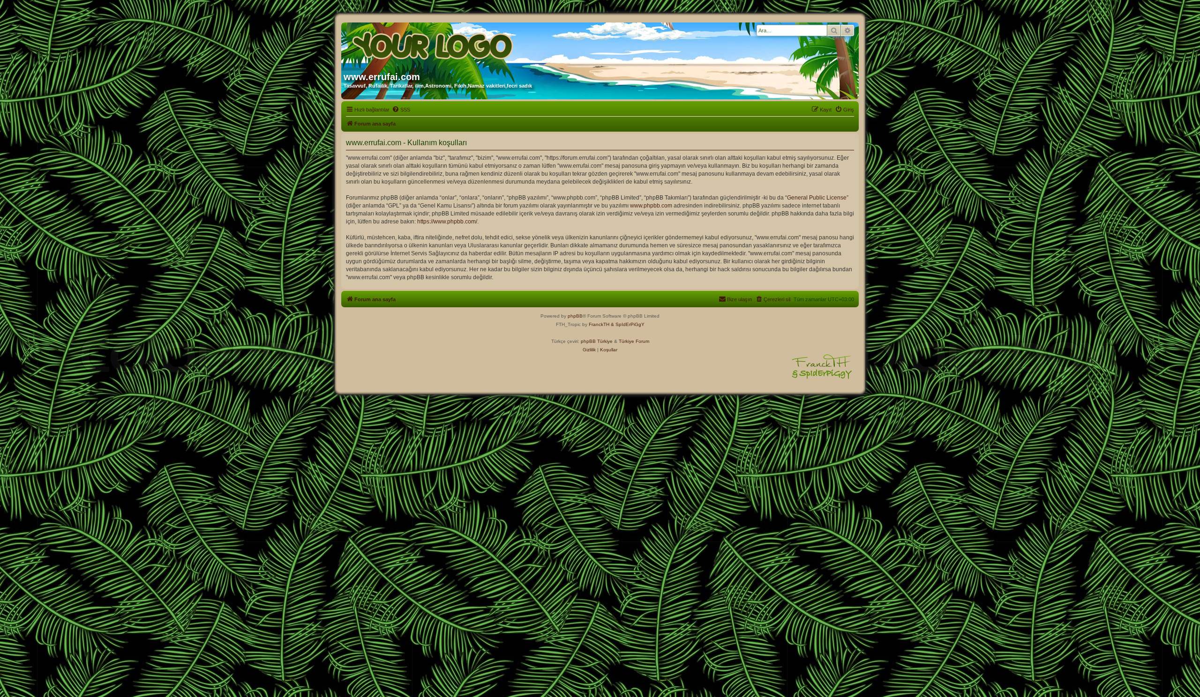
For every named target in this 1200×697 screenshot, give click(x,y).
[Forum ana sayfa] (434, 43)
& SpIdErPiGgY (628, 324)
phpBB (575, 316)
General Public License (817, 197)
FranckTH (599, 324)
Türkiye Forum (634, 341)
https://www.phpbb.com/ (447, 221)
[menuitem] (401, 109)
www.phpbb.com (651, 205)
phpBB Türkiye (597, 341)
